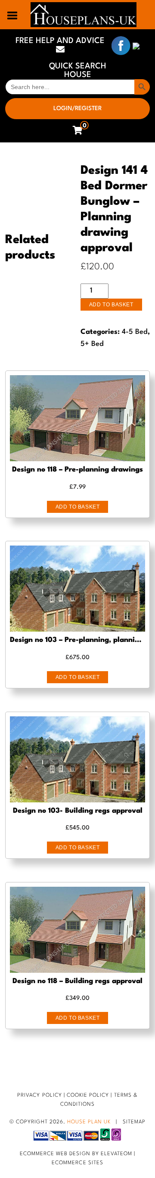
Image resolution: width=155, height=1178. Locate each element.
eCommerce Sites (77, 1163)
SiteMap (134, 1122)
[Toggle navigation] (12, 15)
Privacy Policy (39, 1095)
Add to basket (111, 305)
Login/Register (77, 108)
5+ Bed (92, 344)
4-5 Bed (135, 332)
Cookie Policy (88, 1095)
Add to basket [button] (78, 507)
